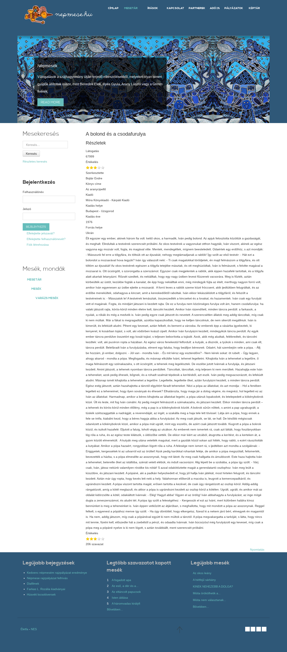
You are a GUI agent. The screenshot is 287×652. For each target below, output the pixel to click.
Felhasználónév (33, 192)
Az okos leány (202, 573)
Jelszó (27, 209)
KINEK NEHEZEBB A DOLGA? (213, 586)
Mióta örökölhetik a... (207, 593)
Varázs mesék (47, 298)
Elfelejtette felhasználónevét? (46, 239)
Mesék (36, 289)
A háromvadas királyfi (126, 603)
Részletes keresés (35, 161)
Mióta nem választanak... (209, 600)
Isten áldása (120, 597)
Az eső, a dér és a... (125, 586)
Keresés (31, 153)
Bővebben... (115, 609)
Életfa (24, 629)
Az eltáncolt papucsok (126, 591)
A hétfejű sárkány (204, 579)
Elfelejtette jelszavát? (40, 233)
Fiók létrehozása (37, 244)
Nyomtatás (257, 549)
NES (34, 629)
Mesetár (34, 280)
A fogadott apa (121, 580)
